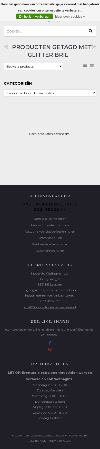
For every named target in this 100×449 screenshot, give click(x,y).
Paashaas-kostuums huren (50, 244)
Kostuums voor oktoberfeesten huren (50, 231)
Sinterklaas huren (50, 238)
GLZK (67, 440)
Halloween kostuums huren (50, 225)
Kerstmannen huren (50, 251)
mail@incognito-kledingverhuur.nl (50, 307)
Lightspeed (37, 440)
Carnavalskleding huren (50, 219)
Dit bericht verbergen (34, 16)
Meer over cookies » (70, 16)
